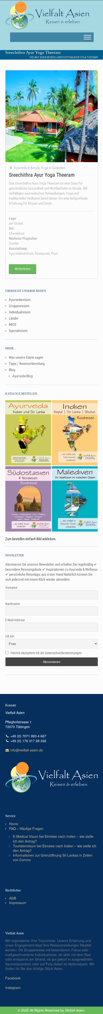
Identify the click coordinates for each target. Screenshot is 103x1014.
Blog (12, 370)
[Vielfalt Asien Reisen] (47, 15)
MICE (12, 324)
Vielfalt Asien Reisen (42, 57)
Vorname (11, 588)
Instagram (13, 987)
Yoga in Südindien (53, 168)
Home (13, 823)
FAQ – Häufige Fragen (26, 828)
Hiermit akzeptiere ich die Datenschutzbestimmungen (46, 653)
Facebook (12, 978)
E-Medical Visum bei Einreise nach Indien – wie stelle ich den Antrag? (53, 838)
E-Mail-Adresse (15, 620)
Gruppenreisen (19, 306)
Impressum (17, 902)
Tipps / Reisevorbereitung (27, 364)
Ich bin (9, 636)
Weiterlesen (22, 269)
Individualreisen (19, 312)
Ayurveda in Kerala (27, 168)
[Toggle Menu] (87, 37)
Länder (13, 318)
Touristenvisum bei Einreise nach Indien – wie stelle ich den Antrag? (54, 848)
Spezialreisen (18, 331)
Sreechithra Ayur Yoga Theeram (77, 57)
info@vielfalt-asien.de (26, 750)
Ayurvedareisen (19, 300)
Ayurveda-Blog (22, 376)
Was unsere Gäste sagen (26, 357)
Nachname (12, 604)
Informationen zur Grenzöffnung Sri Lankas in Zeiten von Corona (52, 857)
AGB (12, 898)
